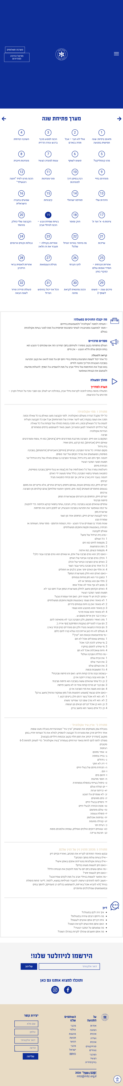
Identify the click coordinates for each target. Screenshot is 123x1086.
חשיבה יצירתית (21, 139)
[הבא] (32, 119)
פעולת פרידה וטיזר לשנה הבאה (21, 291)
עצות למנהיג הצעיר (48, 161)
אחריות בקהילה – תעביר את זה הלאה (48, 244)
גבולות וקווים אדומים (21, 243)
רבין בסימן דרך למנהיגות (74, 180)
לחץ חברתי (75, 264)
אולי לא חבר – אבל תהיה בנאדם (75, 141)
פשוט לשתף (75, 161)
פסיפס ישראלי (75, 200)
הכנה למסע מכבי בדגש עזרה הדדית (48, 141)
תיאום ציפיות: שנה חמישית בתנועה (101, 141)
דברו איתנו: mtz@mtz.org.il (86, 1074)
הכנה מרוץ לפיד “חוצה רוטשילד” (21, 180)
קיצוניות (48, 200)
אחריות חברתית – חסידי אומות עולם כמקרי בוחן (101, 268)
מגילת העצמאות (48, 264)
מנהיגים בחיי (101, 179)
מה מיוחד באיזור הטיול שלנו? (75, 244)
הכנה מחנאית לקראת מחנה (75, 291)
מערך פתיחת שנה (61, 118)
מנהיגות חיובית (21, 161)
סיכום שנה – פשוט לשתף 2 (101, 291)
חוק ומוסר (75, 221)
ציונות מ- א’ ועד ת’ (101, 221)
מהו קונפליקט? (102, 161)
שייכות (101, 243)
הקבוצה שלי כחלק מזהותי (21, 223)
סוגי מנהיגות (48, 179)
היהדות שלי (102, 200)
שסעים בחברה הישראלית (21, 202)
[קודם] (92, 119)
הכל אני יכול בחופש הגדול (48, 291)
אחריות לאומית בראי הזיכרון (21, 266)
